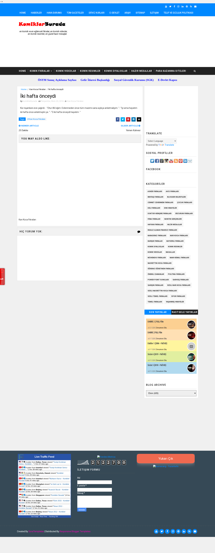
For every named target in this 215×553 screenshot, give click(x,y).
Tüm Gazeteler (75, 13)
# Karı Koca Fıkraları (36, 119)
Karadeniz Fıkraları (157, 236)
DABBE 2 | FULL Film (156, 321)
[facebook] (174, 6)
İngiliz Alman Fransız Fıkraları (162, 230)
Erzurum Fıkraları (184, 213)
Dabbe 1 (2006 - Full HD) (157, 343)
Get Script (34, 516)
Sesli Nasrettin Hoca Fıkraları (162, 291)
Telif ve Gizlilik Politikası (178, 13)
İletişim (154, 13)
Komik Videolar (66, 71)
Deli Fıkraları (154, 208)
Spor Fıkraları (178, 296)
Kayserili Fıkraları (175, 241)
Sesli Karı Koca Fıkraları (178, 285)
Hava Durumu (54, 13)
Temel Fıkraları (155, 302)
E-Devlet (114, 13)
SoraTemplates (36, 531)
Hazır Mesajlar (141, 71)
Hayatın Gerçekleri (173, 219)
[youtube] (166, 6)
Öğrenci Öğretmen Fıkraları (161, 269)
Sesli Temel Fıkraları (157, 296)
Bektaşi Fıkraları (155, 197)
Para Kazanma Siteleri (171, 71)
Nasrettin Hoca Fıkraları (159, 263)
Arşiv (127, 13)
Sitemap (140, 13)
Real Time (43, 516)
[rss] (191, 6)
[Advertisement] (140, 42)
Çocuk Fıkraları (184, 202)
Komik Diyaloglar (115, 71)
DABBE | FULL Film (155, 332)
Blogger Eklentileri (176, 197)
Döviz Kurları (97, 13)
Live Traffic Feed (44, 456)
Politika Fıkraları (176, 274)
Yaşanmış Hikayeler (175, 302)
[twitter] (170, 6)
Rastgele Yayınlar (185, 312)
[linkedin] (182, 6)
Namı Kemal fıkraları (179, 258)
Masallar (170, 252)
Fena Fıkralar (154, 219)
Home (23, 13)
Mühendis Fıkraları (157, 258)
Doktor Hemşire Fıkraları (159, 213)
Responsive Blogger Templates (75, 531)
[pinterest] (187, 6)
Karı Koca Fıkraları (37, 89)
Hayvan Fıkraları (155, 225)
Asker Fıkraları (155, 191)
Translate (169, 145)
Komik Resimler (90, 71)
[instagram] (178, 6)
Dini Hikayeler (170, 208)
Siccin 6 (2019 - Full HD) (157, 354)
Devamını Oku (161, 328)
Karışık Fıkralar (155, 241)
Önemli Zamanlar (156, 274)
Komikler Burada (57, 495)
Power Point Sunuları (158, 280)
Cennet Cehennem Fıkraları (160, 202)
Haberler (36, 13)
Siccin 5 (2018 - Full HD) (157, 365)
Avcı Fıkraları (172, 191)
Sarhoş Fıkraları (181, 280)
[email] (195, 6)
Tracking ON (53, 516)
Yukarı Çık (165, 458)
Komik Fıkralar (40, 71)
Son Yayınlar (158, 312)
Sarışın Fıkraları (155, 285)
